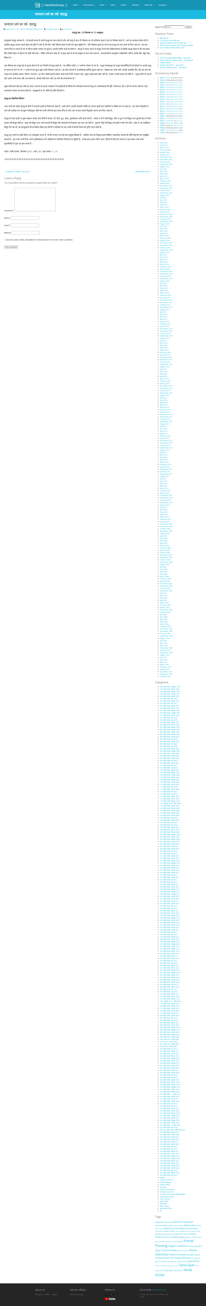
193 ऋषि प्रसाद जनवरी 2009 (169, 813)
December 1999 (166, 629)
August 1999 (165, 638)
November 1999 (166, 631)
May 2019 (163, 259)
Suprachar (193, 1261)
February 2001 (165, 605)
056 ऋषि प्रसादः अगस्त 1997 (169, 708)
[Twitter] (111, 1294)
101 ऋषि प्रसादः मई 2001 (168, 765)
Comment (9, 210)
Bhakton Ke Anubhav (174, 1228)
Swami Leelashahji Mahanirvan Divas (166, 1266)
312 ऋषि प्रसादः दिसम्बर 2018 (170, 1092)
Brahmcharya (191, 1228)
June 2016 (163, 343)
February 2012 (165, 464)
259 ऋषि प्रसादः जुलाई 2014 (169, 965)
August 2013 (165, 424)
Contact (47, 1294)
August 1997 (165, 655)
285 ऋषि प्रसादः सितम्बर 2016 (170, 1027)
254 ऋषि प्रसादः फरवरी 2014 (169, 953)
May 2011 (163, 483)
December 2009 (166, 524)
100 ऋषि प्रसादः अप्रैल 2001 (169, 763)
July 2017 (163, 312)
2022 (162, 82)
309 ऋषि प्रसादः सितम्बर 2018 (170, 1084)
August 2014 (165, 395)
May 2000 (163, 619)
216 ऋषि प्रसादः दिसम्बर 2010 (170, 868)
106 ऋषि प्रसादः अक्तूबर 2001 (170, 775)
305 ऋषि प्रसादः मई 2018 (168, 1075)
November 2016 (166, 331)
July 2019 (163, 255)
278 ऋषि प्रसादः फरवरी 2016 (169, 1011)
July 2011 (163, 479)
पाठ (161, 1211)
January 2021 (165, 212)
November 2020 (166, 217)
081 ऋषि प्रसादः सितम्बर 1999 (170, 727)
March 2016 (164, 350)
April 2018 (163, 290)
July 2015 (163, 369)
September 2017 (166, 307)
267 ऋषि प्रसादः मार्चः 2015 (169, 984)
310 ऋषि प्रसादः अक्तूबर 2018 (170, 1087)
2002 (162, 118)
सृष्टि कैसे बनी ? (164, 38)
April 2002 (163, 574)
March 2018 (164, 293)
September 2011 (166, 474)
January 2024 (165, 152)
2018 (162, 92)
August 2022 (165, 166)
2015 (162, 99)
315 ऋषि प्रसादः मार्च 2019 (169, 1099)
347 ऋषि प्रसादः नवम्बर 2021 (169, 1161)
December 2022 (166, 157)
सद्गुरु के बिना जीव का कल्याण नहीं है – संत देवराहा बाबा (176, 60)
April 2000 (163, 622)
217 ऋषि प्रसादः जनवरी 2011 (170, 870)
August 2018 (165, 281)
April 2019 (163, 262)
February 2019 (165, 267)
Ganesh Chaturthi (166, 1180)
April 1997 (163, 662)
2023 (162, 80)
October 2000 (165, 612)
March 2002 (164, 576)
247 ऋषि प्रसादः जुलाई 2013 (169, 937)
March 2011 (164, 488)
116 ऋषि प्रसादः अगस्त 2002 (169, 799)
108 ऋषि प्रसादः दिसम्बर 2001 (170, 780)
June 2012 (163, 455)
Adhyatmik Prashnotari (164, 1222)
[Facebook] (106, 1294)
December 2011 (166, 469)
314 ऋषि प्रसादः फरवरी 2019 (169, 1096)
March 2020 (164, 236)
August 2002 (165, 564)
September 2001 (166, 591)
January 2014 (165, 412)
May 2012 (163, 457)
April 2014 (163, 405)
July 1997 (163, 657)
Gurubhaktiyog (165, 1182)
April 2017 (163, 319)
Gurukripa (67, 29)
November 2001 (166, 586)
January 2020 (165, 240)
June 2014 (163, 400)
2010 (162, 111)
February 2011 (165, 490)
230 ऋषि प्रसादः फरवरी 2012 (169, 899)
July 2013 (163, 426)
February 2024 (165, 150)
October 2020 (165, 219)
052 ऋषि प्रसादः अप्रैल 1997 (169, 701)
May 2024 (163, 143)
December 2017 (166, 300)
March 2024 (164, 147)
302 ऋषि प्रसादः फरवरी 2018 (169, 1068)
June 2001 (163, 595)
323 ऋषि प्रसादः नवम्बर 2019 (169, 1118)
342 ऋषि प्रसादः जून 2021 (169, 1149)
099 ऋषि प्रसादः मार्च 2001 (169, 760)
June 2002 (163, 569)
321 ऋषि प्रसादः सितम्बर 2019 (170, 1113)
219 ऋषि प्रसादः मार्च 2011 (169, 875)
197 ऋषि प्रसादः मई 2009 (168, 822)
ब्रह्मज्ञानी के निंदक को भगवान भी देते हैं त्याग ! (173, 43)
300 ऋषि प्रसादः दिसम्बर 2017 (170, 1063)
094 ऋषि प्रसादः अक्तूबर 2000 (170, 751)
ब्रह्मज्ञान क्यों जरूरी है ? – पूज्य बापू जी (171, 65)
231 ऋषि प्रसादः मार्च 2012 (169, 901)
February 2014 (165, 409)
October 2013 (165, 419)
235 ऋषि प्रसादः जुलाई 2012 (169, 911)
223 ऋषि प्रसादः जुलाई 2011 (169, 884)
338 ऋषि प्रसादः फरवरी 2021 (169, 1139)
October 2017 (165, 305)
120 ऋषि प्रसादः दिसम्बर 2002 (170, 808)
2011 (162, 109)
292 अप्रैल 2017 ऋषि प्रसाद (169, 1044)
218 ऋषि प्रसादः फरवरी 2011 (169, 872)
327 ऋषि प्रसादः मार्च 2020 (169, 1127)
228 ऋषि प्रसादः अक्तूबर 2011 (170, 894)
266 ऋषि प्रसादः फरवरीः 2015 (170, 982)
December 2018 (166, 271)
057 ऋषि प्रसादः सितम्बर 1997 (170, 710)
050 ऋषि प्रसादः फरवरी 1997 (169, 696)
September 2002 (166, 562)
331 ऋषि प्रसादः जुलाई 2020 (169, 1132)
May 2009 (163, 541)
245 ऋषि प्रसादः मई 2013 (168, 932)
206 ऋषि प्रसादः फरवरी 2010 (169, 844)
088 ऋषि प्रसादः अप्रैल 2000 (169, 741)
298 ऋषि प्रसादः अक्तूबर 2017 (170, 1058)
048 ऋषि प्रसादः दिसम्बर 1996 (170, 691)
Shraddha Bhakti (162, 1258)
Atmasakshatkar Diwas (164, 1225)
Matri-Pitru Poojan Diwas (192, 1237)
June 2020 (163, 228)
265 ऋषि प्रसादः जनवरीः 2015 (170, 980)
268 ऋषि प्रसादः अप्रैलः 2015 (170, 987)
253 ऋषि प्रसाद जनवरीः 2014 (170, 951)
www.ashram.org (76, 1294)
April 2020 (163, 233)
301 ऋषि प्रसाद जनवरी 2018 (169, 1065)
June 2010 (163, 510)
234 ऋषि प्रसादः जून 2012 (169, 908)
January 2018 (165, 298)
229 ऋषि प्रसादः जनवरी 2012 (170, 896)
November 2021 (166, 188)
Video (112, 5)
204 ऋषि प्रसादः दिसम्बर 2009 (170, 839)
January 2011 (165, 493)
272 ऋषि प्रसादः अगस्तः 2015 (170, 996)
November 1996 (166, 674)
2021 (162, 85)
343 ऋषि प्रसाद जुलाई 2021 (169, 1151)
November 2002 (166, 557)
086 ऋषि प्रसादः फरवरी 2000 (169, 737)
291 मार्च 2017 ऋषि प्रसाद (168, 1042)
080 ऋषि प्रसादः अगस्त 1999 (169, 725)
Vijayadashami (178, 1271)
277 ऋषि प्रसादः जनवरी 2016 (170, 1008)
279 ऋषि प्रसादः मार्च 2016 (169, 1013)
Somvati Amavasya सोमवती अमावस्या (172, 1194)
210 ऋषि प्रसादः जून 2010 (169, 853)
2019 (162, 90)
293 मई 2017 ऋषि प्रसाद (168, 1046)
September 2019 (166, 250)
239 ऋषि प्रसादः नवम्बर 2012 (169, 920)
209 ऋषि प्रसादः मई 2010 (168, 851)
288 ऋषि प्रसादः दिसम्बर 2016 (170, 1034)
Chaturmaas (159, 1231)
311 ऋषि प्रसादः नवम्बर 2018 (169, 1089)
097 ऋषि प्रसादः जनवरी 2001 (170, 756)
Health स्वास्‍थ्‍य (165, 1185)
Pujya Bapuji (88, 5)
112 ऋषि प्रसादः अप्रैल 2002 (169, 789)
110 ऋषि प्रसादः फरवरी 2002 (169, 784)
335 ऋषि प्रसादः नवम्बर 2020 (169, 1135)
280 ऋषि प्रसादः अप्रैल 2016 (169, 1015)
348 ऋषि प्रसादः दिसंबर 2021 (169, 1163)
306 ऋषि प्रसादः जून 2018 (169, 1077)
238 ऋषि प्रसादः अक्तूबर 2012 (170, 918)
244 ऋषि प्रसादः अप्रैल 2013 (169, 930)
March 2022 (164, 178)
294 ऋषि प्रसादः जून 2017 (169, 1049)
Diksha (178, 1231)
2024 (162, 78)
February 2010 (165, 519)
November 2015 (166, 359)
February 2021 (165, 209)
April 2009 (163, 543)
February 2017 (165, 324)
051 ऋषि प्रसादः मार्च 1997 (169, 698)
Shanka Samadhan (167, 1189)
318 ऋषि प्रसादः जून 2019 (169, 1106)
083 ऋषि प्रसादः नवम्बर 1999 (169, 732)
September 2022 (166, 164)
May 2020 (163, 231)
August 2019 (165, 252)
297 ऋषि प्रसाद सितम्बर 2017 (169, 1056)
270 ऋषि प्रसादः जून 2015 (169, 992)
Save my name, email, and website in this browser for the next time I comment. (39, 240)
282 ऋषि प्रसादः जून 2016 (169, 1020)
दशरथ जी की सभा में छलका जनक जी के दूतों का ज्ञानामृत (176, 45)
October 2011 (165, 471)
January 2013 (165, 438)
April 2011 (163, 486)
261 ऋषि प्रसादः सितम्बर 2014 (170, 970)
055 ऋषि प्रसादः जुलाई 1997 (169, 706)
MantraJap (178, 1236)
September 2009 (166, 531)
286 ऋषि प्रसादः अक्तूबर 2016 (170, 1030)
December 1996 (166, 672)
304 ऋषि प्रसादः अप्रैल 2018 (169, 1073)
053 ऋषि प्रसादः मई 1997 (168, 703)
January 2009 (165, 550)
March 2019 (164, 264)
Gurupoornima (178, 1233)
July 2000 (163, 614)
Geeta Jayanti (166, 1234)
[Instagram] (115, 1294)
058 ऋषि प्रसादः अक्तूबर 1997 (170, 713)
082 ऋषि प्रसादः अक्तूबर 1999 (170, 729)
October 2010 (165, 500)
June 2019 (163, 257)
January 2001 (165, 607)
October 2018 (165, 276)
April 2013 (163, 433)
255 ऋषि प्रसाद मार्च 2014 (168, 956)
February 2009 (165, 548)
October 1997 (165, 650)
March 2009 (164, 545)
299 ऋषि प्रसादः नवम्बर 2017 (169, 1061)
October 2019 (165, 247)
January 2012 (165, 467)
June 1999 (163, 643)
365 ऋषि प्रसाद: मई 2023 (168, 1175)
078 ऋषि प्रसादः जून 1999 (169, 720)
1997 (162, 130)
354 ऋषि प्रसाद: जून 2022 (169, 1170)
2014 (162, 101)
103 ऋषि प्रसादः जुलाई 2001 (169, 770)
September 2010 (166, 502)
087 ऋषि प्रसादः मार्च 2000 (169, 739)
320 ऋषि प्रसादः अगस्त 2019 (169, 1111)
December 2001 (166, 583)
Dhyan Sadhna (169, 1231)
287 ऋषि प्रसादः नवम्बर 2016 (169, 1032)
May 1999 (163, 645)
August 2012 (165, 450)
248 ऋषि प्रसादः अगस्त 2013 (169, 939)
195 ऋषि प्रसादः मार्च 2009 (169, 818)
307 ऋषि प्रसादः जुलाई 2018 (169, 1080)
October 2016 (165, 333)
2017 (162, 94)
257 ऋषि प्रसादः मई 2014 (168, 961)
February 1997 (165, 667)
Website (7, 233)
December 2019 (166, 243)
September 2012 (166, 448)
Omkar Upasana (166, 1241)
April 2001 (163, 600)
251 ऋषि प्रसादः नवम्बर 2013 (169, 946)
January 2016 (165, 355)
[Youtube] (110, 1299)
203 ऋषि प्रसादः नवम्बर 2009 (169, 837)
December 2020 (166, 214)
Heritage (148, 5)
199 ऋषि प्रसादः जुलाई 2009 (169, 827)
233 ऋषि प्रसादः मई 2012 (168, 906)
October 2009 (165, 529)
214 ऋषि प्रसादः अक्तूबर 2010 (170, 863)
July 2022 (163, 169)
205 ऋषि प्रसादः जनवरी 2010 (170, 841)
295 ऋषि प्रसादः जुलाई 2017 (169, 1051)
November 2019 (166, 245)
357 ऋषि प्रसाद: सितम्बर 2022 (170, 1173)
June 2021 (163, 200)
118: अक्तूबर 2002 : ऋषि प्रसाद (170, 803)
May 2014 (163, 402)
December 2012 (166, 440)
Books (123, 5)
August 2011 (165, 476)
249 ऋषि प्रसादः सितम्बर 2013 (170, 942)
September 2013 (166, 421)
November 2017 (166, 302)
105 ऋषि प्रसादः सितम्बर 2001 (170, 772)
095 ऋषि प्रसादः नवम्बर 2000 (169, 753)
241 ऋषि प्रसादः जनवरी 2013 (170, 925)
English (162, 1177)
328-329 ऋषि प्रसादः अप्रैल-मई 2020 (172, 1130)
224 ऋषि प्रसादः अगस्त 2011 (169, 887)
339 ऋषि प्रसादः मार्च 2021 (169, 1142)
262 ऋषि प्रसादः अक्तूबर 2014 (170, 972)
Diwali (182, 1231)
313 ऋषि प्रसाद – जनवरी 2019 (170, 1094)
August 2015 (165, 367)
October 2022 (165, 162)
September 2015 (166, 364)
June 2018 (163, 286)
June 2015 (163, 371)
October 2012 (165, 445)
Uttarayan (168, 1270)
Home (75, 5)
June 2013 (163, 429)
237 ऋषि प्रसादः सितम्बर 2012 (32, 29)
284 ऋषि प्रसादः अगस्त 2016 (169, 1025)
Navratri (157, 1241)
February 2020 (165, 238)
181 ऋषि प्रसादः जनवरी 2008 (170, 810)
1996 (162, 132)
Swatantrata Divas (167, 1196)
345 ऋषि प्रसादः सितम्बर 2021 (170, 1156)
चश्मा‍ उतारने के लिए (166, 1208)
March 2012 (164, 462)
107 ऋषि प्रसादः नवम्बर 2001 (169, 777)
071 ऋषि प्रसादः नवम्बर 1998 (169, 715)
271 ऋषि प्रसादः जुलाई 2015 (169, 994)
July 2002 (163, 567)
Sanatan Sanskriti (195, 1246)
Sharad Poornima (166, 1192)
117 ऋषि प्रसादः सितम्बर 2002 (170, 801)
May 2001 (163, 598)
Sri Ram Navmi (182, 1261)
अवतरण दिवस (164, 1201)
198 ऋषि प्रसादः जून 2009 (169, 825)
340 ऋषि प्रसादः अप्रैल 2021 (169, 1144)
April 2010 (163, 514)
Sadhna (135, 5)
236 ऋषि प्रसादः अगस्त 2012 (169, 913)
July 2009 (163, 536)
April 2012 (163, 460)
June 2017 (163, 314)
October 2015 (165, 362)
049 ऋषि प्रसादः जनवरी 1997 (170, 694)
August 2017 (165, 309)
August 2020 (165, 224)
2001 (162, 120)
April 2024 (163, 145)
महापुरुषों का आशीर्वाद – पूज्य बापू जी (18, 171)
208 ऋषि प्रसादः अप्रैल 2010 (169, 849)
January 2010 (165, 521)
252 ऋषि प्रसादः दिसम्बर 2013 (170, 949)
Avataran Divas (178, 1225)
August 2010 (165, 505)
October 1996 (165, 676)
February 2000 (165, 626)
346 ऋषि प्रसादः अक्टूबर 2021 (170, 1158)
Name (7, 218)
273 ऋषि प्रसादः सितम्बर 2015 (170, 999)
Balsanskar (190, 1225)
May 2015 (163, 374)
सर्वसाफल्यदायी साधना (142, 171)
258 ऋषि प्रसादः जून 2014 (169, 963)
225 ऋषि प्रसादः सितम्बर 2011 (170, 889)
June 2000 (163, 617)
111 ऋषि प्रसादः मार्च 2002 (169, 787)
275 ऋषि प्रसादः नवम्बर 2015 (169, 1003)
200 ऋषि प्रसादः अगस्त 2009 (169, 830)
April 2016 (163, 348)
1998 (162, 128)
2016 (162, 97)
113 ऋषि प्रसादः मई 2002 (168, 791)
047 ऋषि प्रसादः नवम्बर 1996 (169, 689)
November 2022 (166, 159)
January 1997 (165, 669)
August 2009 (165, 533)
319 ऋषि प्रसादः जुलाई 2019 (169, 1108)
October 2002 (165, 560)
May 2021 (163, 202)
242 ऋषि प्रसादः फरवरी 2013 (169, 927)
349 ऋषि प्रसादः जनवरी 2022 (170, 1165)
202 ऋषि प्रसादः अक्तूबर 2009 (170, 834)
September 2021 (166, 193)
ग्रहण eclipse (164, 1206)
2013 (162, 104)
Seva (173, 1250)
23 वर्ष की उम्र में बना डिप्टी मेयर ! (170, 40)
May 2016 (163, 345)
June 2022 (163, 171)
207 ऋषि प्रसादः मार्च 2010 (169, 846)
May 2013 (163, 431)
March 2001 (164, 602)
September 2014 (166, 393)
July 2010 (163, 507)
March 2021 (164, 207)
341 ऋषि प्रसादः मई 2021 (168, 1146)
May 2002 (163, 572)
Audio (101, 5)
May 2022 (163, 174)
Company (38, 1294)
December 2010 (166, 495)
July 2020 (163, 226)
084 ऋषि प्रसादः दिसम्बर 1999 (170, 734)
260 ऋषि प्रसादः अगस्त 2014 (169, 968)
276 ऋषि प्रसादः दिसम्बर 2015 (170, 1006)
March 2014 (164, 407)
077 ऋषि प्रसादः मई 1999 (168, 718)
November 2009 (166, 526)
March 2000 (164, 624)
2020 (162, 87)
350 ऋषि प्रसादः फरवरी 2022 (169, 1168)
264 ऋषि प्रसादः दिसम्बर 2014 (170, 977)
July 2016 (163, 340)
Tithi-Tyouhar (165, 1199)
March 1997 (164, 664)
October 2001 (165, 588)
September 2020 (166, 221)
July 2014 (163, 398)
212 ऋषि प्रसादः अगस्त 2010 (169, 858)
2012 (162, 106)
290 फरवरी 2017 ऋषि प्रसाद (169, 1039)
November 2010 (166, 498)
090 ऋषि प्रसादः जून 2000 (169, 746)
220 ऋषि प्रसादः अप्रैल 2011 (169, 877)
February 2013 (165, 436)
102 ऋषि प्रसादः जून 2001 (169, 768)
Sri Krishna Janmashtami (168, 1261)
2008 (162, 116)
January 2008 (165, 552)
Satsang (163, 1187)
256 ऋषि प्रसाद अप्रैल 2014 (169, 958)
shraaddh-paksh (52, 29)
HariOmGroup (158, 1289)
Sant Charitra (162, 1250)
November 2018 (166, 274)
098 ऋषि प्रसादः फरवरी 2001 (169, 758)
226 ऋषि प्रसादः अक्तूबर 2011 (170, 891)
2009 (162, 113)
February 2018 (165, 295)
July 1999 (163, 641)
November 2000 (166, 610)
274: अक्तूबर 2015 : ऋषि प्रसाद (170, 1001)
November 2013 (166, 417)
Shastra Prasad (176, 1254)
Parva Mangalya (177, 1241)
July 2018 (163, 283)
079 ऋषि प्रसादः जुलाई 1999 (169, 722)
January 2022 (165, 183)
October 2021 (165, 190)
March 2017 (164, 321)
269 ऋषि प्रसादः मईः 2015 (169, 989)
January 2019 (165, 269)
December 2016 (166, 328)
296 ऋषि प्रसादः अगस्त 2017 (169, 1053)
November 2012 (166, 443)
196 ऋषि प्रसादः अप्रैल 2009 (169, 820)
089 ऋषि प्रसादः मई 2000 (168, 744)
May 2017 (163, 317)
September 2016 (166, 336)
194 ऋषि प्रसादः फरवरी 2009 (169, 815)
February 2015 (165, 381)
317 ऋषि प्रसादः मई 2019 (168, 1104)
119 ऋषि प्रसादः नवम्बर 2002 (169, 806)
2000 (162, 123)
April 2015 (163, 376)
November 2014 (166, 388)
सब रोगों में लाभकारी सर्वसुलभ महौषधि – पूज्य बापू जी (175, 58)
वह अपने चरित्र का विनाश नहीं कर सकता (172, 48)
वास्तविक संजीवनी (165, 63)
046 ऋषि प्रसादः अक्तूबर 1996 (170, 687)
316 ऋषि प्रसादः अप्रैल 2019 (169, 1101)
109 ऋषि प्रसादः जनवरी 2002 (170, 782)
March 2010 (164, 517)
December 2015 (166, 357)
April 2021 (163, 205)
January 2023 (165, 155)
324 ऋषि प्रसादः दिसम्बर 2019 (170, 1120)
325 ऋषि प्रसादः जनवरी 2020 (170, 1123)
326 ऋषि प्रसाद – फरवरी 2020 (170, 1125)
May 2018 (163, 288)
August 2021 (165, 195)
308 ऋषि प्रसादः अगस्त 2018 (169, 1082)
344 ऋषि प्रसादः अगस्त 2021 (169, 1154)
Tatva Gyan (186, 1265)
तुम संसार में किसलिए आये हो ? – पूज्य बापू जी (173, 67)
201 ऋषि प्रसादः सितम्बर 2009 (170, 832)
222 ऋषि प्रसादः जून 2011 (169, 882)
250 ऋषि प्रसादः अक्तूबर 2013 (170, 944)
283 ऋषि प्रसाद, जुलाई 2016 (169, 1023)
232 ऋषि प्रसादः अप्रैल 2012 (169, 903)
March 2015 (164, 379)
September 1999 (166, 636)
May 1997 (163, 660)
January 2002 (165, 581)
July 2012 (163, 452)
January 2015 (165, 383)
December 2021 (166, 186)
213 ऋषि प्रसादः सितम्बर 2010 (170, 861)
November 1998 (166, 648)
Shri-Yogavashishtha (180, 1257)
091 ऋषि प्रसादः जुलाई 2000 (169, 749)
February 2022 (165, 181)
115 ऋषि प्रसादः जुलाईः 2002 (169, 796)
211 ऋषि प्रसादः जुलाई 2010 (169, 856)
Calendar (162, 5)
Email (7, 225)
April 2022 (163, 176)
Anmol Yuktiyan (183, 1222)
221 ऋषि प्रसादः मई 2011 (168, 880)
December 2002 (166, 555)
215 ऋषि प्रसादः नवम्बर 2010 (169, 865)
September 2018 (166, 278)
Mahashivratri (167, 1237)
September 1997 (166, 653)
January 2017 (165, 326)
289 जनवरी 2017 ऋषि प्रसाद (169, 1037)
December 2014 (166, 386)
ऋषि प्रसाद (163, 1204)
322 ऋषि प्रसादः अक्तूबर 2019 (170, 1115)
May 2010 (163, 512)
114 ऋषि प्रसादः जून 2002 (169, 794)
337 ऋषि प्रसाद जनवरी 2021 (169, 1137)
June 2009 (163, 538)
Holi (187, 1234)
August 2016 (165, 338)
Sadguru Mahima (178, 1246)
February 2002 (165, 579)
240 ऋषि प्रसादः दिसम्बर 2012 (170, 922)
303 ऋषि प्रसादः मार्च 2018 (169, 1070)
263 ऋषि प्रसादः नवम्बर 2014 (169, 975)
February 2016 (165, 352)
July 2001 (163, 593)
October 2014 (165, 390)
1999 (162, 125)
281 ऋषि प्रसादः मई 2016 (168, 1018)
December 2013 (166, 414)
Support (55, 1294)
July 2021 (163, 197)
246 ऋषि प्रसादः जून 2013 (169, 934)
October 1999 (165, 633)
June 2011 (163, 481)
